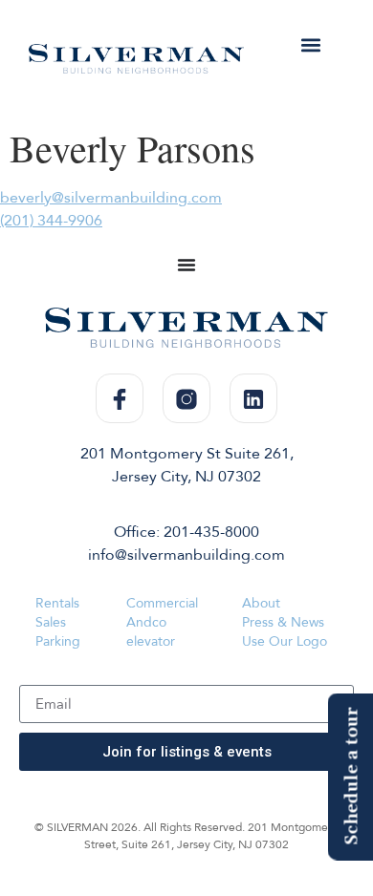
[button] (311, 44)
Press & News (283, 622)
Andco (146, 622)
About (261, 603)
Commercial (162, 603)
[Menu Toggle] (186, 264)
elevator (150, 641)
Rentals (57, 603)
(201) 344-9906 (51, 220)
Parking (57, 641)
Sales (50, 622)
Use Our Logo (284, 641)
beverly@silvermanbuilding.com (111, 197)
